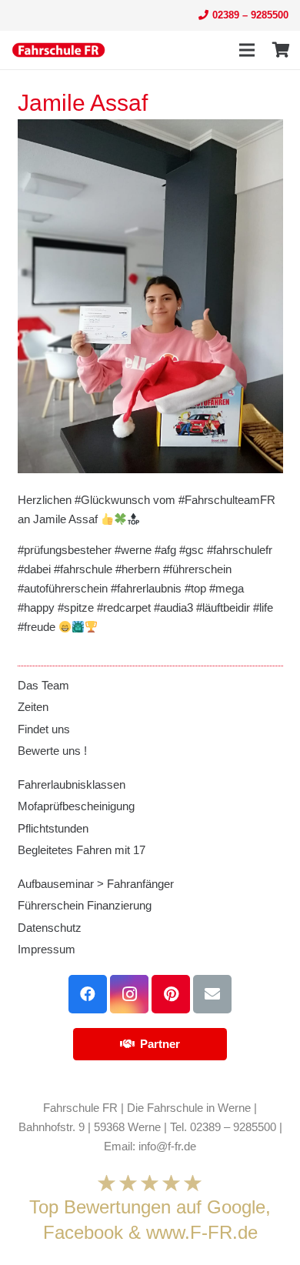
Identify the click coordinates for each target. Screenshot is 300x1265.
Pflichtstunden (53, 828)
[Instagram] (129, 994)
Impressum (46, 949)
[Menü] (247, 50)
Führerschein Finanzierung (85, 905)
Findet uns (44, 729)
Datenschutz (50, 927)
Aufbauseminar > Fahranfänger (96, 883)
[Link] (58, 50)
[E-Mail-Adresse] (212, 994)
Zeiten (33, 706)
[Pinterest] (171, 994)
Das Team (43, 685)
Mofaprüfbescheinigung (76, 806)
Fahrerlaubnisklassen (71, 784)
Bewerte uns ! (52, 750)
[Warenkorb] (281, 50)
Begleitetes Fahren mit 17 (81, 849)
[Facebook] (87, 994)
